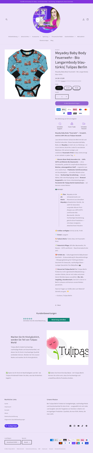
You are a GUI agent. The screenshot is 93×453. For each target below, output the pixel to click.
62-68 (68, 88)
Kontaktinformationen (60, 448)
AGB (39, 448)
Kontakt (7, 410)
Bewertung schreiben (59, 320)
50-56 (59, 88)
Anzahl (57, 92)
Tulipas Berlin (11, 448)
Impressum (8, 407)
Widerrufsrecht (20, 448)
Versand (63, 81)
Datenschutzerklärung (11, 416)
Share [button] (59, 305)
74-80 (76, 88)
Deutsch (26, 442)
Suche (6, 403)
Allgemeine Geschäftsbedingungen (15, 419)
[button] (7, 19)
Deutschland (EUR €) (12, 442)
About (6, 413)
